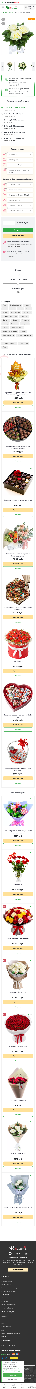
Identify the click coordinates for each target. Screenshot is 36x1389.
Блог (3, 1323)
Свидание (24, 324)
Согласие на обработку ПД (11, 1372)
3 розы (27, 305)
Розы (4, 305)
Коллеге (16, 320)
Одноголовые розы (10, 316)
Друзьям (6, 320)
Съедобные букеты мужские (11, 1288)
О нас (3, 1320)
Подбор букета (15, 305)
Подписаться (18, 1270)
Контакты (4, 1316)
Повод (5, 324)
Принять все (12, 1375)
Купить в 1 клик (18, 236)
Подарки (4, 1301)
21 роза (28, 309)
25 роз (5, 312)
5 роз (5, 309)
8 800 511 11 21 (9, 1345)
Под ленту (27, 312)
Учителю (25, 320)
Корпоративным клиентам (10, 1333)
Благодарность (17, 327)
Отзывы (4, 1337)
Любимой (23, 316)
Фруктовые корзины (8, 1298)
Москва (16, 2)
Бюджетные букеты (24, 335)
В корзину (18, 230)
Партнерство (6, 1327)
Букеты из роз (6, 1284)
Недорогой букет (9, 343)
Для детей (5, 1294)
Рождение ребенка (10, 331)
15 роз (20, 309)
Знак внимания (8, 335)
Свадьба (14, 324)
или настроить (12, 1379)
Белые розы (15, 312)
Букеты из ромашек (8, 1305)
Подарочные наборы (8, 1291)
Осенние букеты (7, 1308)
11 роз (12, 309)
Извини (23, 331)
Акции (3, 1330)
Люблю (5, 327)
